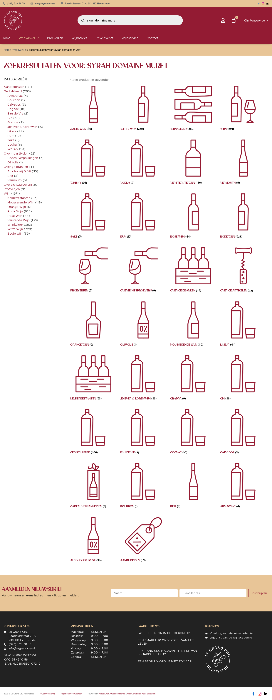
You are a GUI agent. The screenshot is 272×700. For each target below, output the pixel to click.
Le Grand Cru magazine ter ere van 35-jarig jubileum (167, 652)
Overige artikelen (16, 153)
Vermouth (14, 180)
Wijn (7, 193)
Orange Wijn (16, 207)
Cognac (13, 109)
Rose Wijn (14, 216)
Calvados (14, 104)
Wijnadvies (79, 38)
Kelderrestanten (18, 198)
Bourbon (13, 100)
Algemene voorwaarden (71, 694)
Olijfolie (12, 162)
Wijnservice (130, 38)
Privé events (104, 38)
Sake (10, 140)
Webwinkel (27, 38)
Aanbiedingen (14, 87)
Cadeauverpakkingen (22, 158)
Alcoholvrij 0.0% (19, 171)
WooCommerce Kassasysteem (141, 694)
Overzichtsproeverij (18, 184)
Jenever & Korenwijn (22, 127)
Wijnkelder (15, 224)
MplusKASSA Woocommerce (112, 694)
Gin (9, 118)
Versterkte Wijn (18, 220)
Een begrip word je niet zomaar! (165, 661)
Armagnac (15, 95)
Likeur (11, 131)
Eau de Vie (15, 113)
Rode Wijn (15, 211)
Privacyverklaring (47, 694)
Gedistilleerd (13, 91)
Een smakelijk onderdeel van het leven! (166, 641)
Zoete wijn (15, 233)
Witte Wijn (15, 229)
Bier (10, 176)
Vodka (12, 144)
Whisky (12, 149)
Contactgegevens (17, 626)
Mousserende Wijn (20, 202)
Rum (10, 135)
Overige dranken (16, 167)
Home (7, 49)
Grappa (12, 122)
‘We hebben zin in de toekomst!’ (164, 633)
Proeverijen (55, 38)
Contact (152, 38)
